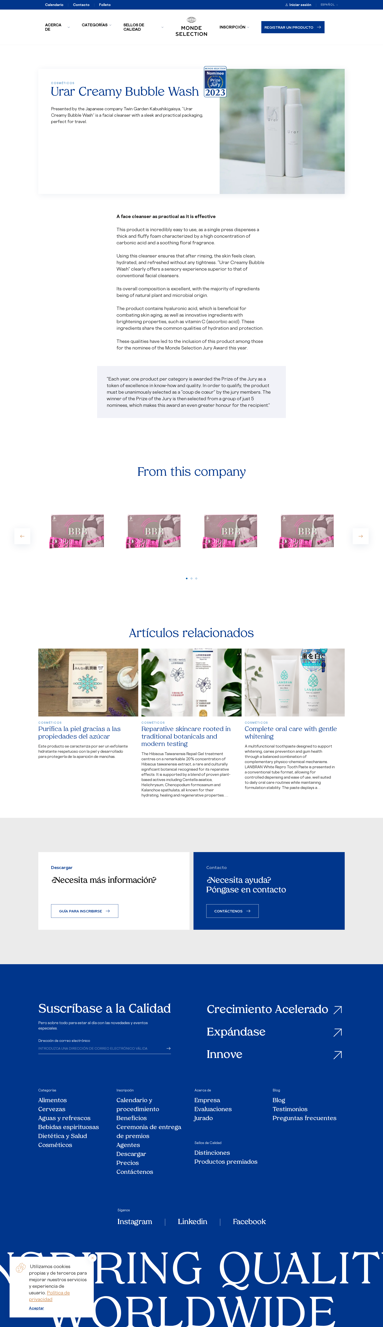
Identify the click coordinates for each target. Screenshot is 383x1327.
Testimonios (290, 1109)
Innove (225, 1055)
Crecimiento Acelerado (267, 1010)
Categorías (95, 25)
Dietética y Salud (63, 1136)
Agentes (128, 1145)
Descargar (131, 1154)
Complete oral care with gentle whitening (291, 733)
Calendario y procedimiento (137, 1105)
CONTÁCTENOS (228, 910)
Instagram (134, 1222)
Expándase (236, 1033)
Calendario (54, 4)
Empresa (207, 1100)
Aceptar (36, 1308)
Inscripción (232, 27)
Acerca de (53, 27)
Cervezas (51, 1109)
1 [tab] (187, 578)
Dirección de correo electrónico (64, 1041)
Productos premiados (226, 1162)
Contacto (81, 4)
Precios (127, 1163)
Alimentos (52, 1100)
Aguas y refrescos (64, 1118)
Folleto (105, 4)
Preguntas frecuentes (305, 1118)
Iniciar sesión (300, 4)
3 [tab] (196, 578)
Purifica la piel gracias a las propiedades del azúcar (79, 733)
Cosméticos (55, 1145)
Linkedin (192, 1222)
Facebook (249, 1222)
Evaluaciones (213, 1109)
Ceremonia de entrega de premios (148, 1132)
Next (361, 536)
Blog (276, 1090)
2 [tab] (191, 578)
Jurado (203, 1118)
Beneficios (131, 1118)
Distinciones (212, 1153)
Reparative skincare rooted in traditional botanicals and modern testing (186, 737)
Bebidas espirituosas (68, 1127)
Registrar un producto (289, 27)
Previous (22, 536)
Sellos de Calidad (133, 27)
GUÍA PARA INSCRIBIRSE (80, 910)
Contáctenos (134, 1172)
